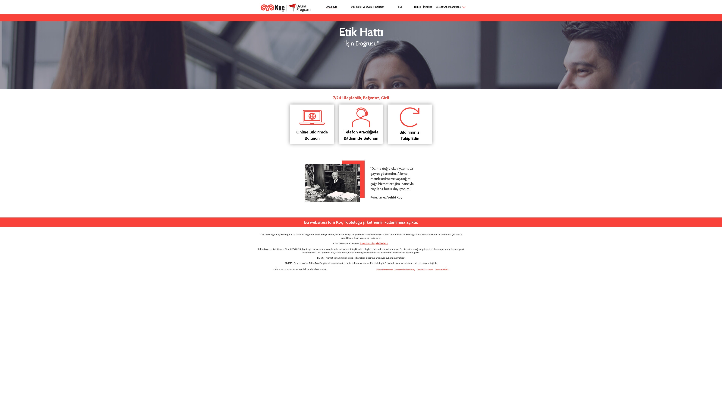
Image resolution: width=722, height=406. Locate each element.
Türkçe (417, 6)
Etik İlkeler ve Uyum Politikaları (367, 6)
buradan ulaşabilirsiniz (374, 243)
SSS (400, 6)
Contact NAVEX (441, 269)
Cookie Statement (425, 269)
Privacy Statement (384, 269)
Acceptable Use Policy (404, 269)
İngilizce (427, 6)
